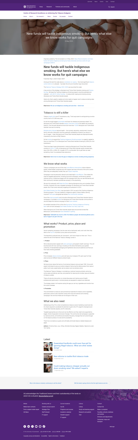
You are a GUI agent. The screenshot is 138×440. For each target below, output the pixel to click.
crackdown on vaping (70, 82)
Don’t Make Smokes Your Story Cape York (71, 206)
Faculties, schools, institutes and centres (105, 413)
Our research (40, 16)
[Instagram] (40, 427)
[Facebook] (24, 427)
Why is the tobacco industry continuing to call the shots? (45, 383)
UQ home (90, 1)
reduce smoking (56, 256)
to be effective (79, 174)
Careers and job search (48, 406)
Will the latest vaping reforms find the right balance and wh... (91, 383)
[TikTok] (44, 427)
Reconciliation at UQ (46, 396)
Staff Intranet (45, 412)
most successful (54, 197)
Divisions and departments (104, 417)
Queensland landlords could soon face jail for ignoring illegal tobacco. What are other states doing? (73, 345)
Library (81, 406)
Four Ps (52, 232)
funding (50, 139)
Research (49, 6)
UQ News (26, 412)
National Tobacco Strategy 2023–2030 (57, 87)
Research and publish (85, 412)
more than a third (73, 123)
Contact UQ (100, 406)
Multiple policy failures (50, 130)
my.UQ (62, 406)
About (75, 6)
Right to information (53, 436)
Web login (112, 426)
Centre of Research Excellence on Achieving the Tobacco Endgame (47, 13)
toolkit (59, 199)
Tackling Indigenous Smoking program (71, 139)
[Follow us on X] (32, 427)
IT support (45, 415)
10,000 (76, 125)
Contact (113, 1)
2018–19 (53, 148)
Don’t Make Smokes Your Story (52, 190)
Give (107, 1)
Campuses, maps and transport (103, 420)
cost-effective (70, 167)
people (66, 123)
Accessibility (44, 436)
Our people (62, 16)
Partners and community (62, 6)
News (96, 1)
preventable (61, 121)
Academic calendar (65, 412)
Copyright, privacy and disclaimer (31, 436)
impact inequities (73, 171)
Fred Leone (52, 194)
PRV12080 (68, 431)
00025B (58, 431)
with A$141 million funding (57, 94)
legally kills (52, 116)
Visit (80, 415)
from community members (75, 194)
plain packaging (68, 244)
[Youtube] (36, 427)
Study (41, 6)
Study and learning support (86, 409)
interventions (78, 167)
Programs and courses (66, 409)
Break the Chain (63, 183)
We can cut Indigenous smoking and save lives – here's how (67, 105)
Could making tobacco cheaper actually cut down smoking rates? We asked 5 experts (72, 367)
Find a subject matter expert (31, 409)
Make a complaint (102, 409)
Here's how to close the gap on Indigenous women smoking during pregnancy (72, 157)
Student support (64, 415)
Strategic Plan (46, 409)
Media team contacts (29, 406)
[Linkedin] (28, 427)
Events (101, 1)
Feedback (62, 436)
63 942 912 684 (47, 431)
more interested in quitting (67, 211)
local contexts (73, 201)
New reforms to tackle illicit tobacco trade (71, 356)
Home (25, 16)
